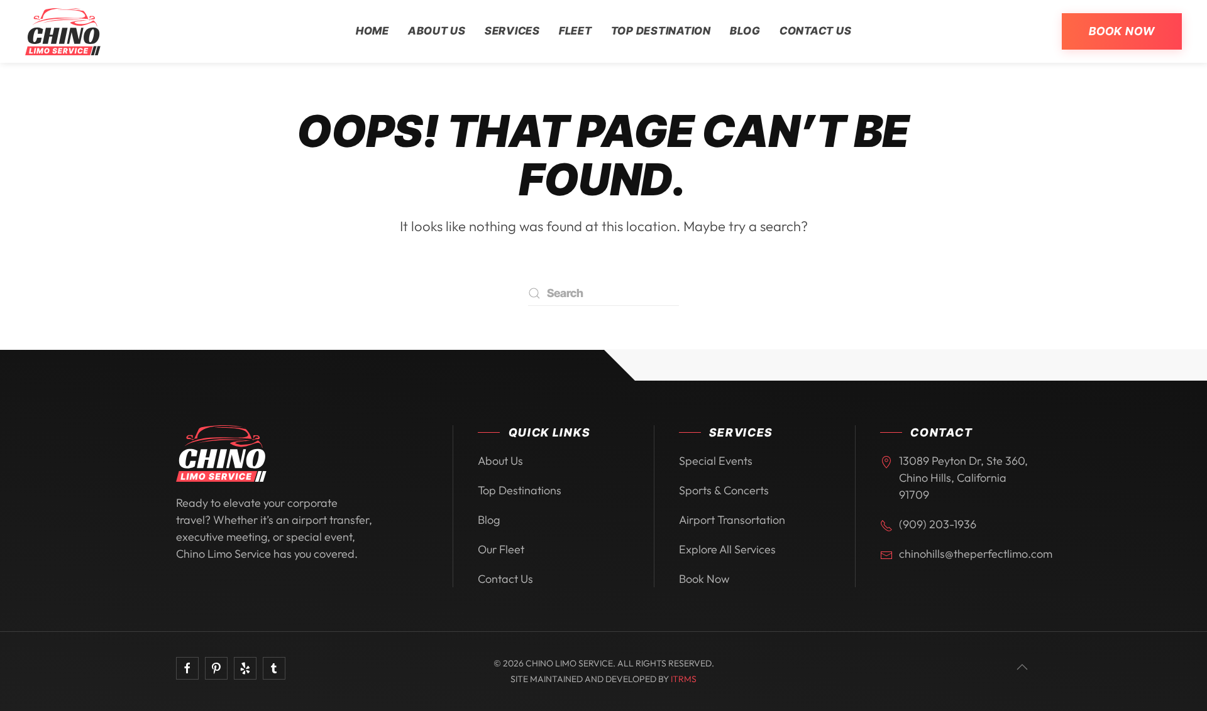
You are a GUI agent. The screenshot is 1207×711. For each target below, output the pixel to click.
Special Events (715, 460)
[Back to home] (63, 31)
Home (372, 30)
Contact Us (816, 30)
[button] (1022, 667)
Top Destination (661, 30)
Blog (745, 30)
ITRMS (684, 679)
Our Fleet (501, 549)
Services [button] (512, 30)
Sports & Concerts (724, 490)
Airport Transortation (732, 520)
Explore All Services (727, 549)
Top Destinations (519, 490)
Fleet (575, 30)
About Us (437, 30)
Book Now (1122, 31)
